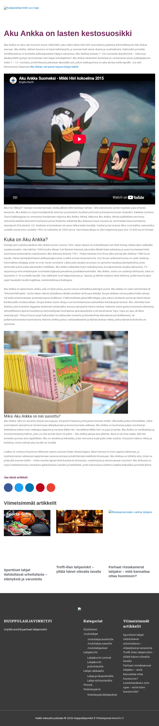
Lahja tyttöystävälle (99, 680)
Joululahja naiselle (99, 643)
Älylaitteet (90, 629)
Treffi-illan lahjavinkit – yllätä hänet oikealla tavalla (138, 656)
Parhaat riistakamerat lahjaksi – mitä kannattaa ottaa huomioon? (129, 571)
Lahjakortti (90, 652)
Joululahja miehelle (100, 639)
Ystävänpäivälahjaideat (102, 694)
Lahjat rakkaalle (93, 671)
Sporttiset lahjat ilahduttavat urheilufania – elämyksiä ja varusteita (25, 574)
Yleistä (87, 684)
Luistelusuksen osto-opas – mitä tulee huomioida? (136, 687)
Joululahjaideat (97, 648)
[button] (8, 487)
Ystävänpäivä (91, 689)
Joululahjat (90, 634)
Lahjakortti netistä (99, 657)
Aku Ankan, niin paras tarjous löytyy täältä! (54, 66)
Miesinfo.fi (118, 718)
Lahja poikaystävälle (100, 676)
